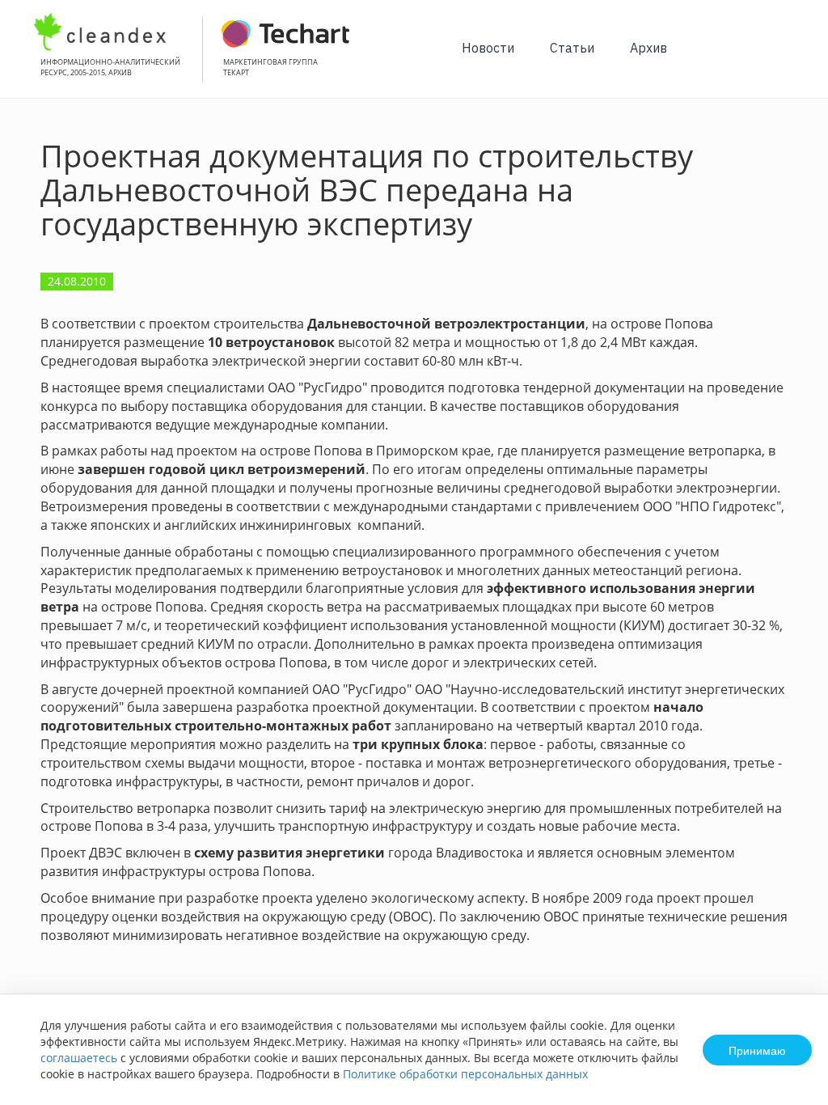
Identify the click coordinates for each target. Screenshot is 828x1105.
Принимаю (757, 1050)
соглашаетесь (78, 1057)
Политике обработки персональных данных (465, 1074)
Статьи (572, 48)
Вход (791, 58)
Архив (648, 48)
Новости (488, 48)
